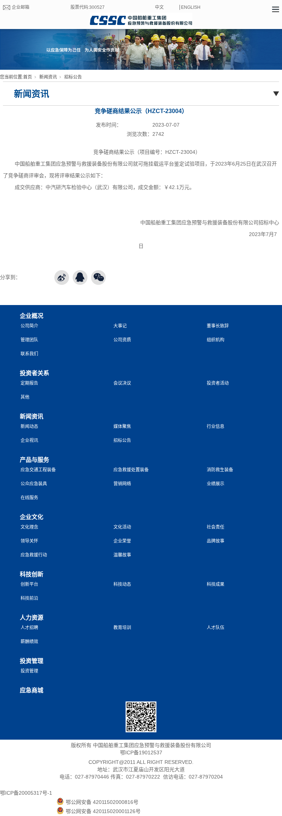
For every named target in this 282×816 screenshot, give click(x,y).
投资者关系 (34, 373)
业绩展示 (215, 483)
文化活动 (122, 527)
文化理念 (29, 527)
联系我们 (29, 353)
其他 (25, 397)
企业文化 (31, 517)
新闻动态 (29, 426)
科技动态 (122, 584)
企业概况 (31, 316)
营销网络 (122, 483)
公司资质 (122, 339)
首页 (27, 77)
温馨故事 (122, 555)
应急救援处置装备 (131, 469)
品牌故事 (215, 541)
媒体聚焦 (122, 426)
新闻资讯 (48, 77)
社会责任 (215, 527)
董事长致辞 (218, 326)
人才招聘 (29, 627)
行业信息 (215, 426)
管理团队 (29, 339)
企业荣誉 (122, 541)
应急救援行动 (34, 555)
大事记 (120, 326)
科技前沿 (29, 598)
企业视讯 (29, 440)
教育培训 (122, 627)
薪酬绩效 (29, 641)
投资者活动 (218, 383)
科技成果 (215, 584)
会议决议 (122, 383)
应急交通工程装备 (38, 469)
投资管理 (31, 661)
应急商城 (31, 690)
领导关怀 (29, 541)
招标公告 (73, 77)
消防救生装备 (220, 469)
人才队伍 (215, 627)
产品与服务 (34, 460)
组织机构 (215, 339)
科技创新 (31, 574)
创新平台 (29, 584)
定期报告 (29, 383)
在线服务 (29, 497)
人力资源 (31, 617)
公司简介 (29, 326)
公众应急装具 (34, 483)
